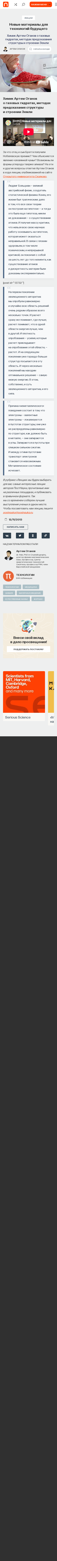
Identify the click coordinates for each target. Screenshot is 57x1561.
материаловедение (30, 593)
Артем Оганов (17, 49)
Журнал (38, 599)
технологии (25, 574)
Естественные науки (16, 599)
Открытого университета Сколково (25, 176)
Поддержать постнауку (28, 649)
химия (9, 593)
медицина (31, 587)
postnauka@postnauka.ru (18, 512)
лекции (28, 18)
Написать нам (15, 527)
